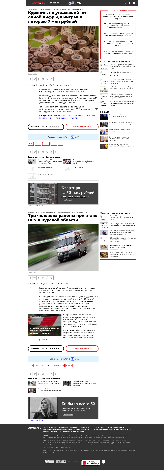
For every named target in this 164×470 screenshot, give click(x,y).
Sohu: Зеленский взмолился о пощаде (119, 130)
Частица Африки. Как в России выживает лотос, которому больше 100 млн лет (122, 74)
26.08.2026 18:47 (33, 212)
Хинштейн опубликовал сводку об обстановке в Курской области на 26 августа (118, 43)
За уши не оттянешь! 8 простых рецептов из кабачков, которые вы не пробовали (123, 254)
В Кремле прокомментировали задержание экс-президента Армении (120, 138)
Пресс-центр (100, 427)
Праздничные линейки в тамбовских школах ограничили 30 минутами (118, 52)
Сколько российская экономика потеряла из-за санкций (120, 115)
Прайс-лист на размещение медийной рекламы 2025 (112, 429)
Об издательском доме (115, 427)
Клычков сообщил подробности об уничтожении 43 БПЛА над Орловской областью (118, 26)
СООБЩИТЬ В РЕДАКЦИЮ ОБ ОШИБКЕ (72, 431)
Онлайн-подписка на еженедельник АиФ (57, 429)
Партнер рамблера (73, 461)
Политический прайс (50, 431)
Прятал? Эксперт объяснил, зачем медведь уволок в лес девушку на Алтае (122, 217)
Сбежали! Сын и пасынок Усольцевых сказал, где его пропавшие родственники (123, 239)
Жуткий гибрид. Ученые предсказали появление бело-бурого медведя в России (123, 103)
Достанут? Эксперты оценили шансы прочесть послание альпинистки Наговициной (123, 81)
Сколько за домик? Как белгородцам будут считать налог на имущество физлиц (50, 161)
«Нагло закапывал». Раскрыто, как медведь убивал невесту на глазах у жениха (122, 225)
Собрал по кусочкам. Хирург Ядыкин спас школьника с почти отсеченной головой (123, 66)
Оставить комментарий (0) (82, 126)
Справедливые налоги (45, 174)
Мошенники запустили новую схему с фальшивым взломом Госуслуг (122, 123)
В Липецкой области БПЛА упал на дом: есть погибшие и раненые (118, 35)
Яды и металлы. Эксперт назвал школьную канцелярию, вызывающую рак (121, 247)
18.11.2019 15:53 (32, 9)
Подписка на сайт (87, 427)
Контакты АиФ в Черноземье (68, 427)
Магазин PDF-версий (81, 429)
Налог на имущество (45, 167)
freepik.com (32, 272)
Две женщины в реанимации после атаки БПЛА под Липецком (49, 382)
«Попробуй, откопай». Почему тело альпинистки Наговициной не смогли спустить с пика (122, 232)
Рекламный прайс (49, 427)
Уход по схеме (78, 167)
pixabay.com (32, 74)
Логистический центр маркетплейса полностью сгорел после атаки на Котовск (84, 383)
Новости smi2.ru (35, 205)
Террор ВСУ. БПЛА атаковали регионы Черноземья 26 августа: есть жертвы (118, 17)
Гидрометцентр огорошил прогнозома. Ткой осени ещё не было (122, 145)
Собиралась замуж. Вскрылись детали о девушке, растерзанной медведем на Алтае (121, 96)
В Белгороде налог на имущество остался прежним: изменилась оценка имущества (67, 117)
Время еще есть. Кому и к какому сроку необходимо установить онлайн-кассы (84, 161)
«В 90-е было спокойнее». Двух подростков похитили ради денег (121, 87)
